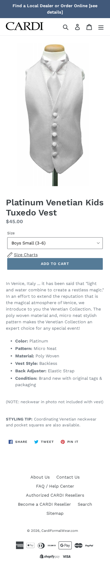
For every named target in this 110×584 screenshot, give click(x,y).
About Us (40, 477)
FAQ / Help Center (55, 486)
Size (11, 233)
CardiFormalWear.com (59, 531)
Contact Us (68, 477)
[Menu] (101, 27)
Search (85, 504)
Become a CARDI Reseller (44, 504)
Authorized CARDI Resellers (55, 495)
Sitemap (55, 513)
